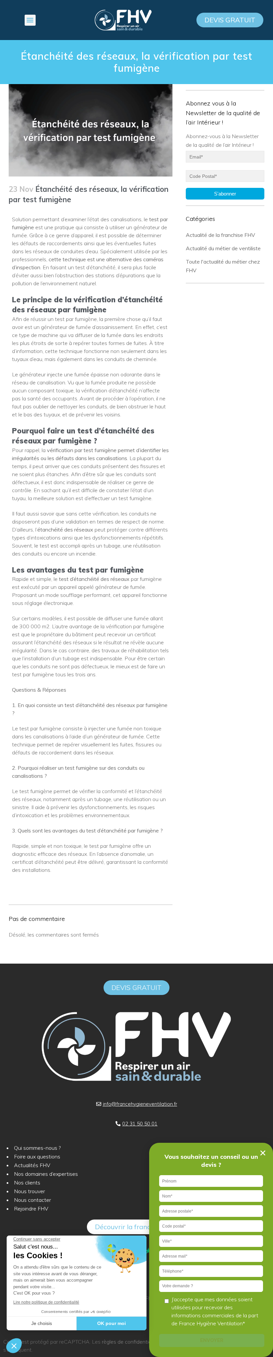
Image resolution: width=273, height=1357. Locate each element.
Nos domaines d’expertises (46, 1173)
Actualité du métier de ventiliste (223, 248)
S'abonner (225, 194)
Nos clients (27, 1182)
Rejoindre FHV (31, 1208)
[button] (30, 20)
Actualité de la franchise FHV (220, 235)
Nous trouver (29, 1191)
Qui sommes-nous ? (37, 1147)
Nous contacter (32, 1200)
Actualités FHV (32, 1165)
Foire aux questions (37, 1156)
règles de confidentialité (130, 1341)
